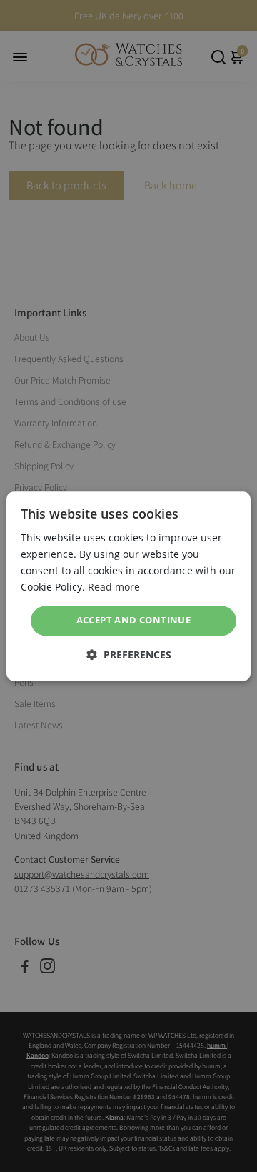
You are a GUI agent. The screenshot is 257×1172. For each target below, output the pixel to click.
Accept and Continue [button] (133, 620)
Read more (114, 586)
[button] (128, 654)
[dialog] (128, 586)
